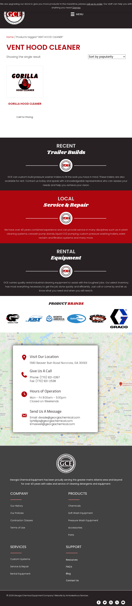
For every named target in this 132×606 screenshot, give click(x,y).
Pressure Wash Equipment (83, 520)
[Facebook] (98, 602)
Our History (16, 505)
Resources (72, 559)
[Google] (110, 602)
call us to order (94, 3)
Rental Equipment (20, 573)
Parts (71, 534)
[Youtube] (123, 602)
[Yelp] (117, 602)
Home (10, 37)
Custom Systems (20, 559)
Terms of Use (17, 527)
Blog (68, 573)
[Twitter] (104, 602)
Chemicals (74, 505)
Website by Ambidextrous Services (71, 595)
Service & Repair (19, 566)
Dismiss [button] (76, 7)
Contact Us (72, 580)
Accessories (75, 527)
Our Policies (17, 513)
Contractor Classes (21, 520)
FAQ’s (69, 566)
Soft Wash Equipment (80, 513)
